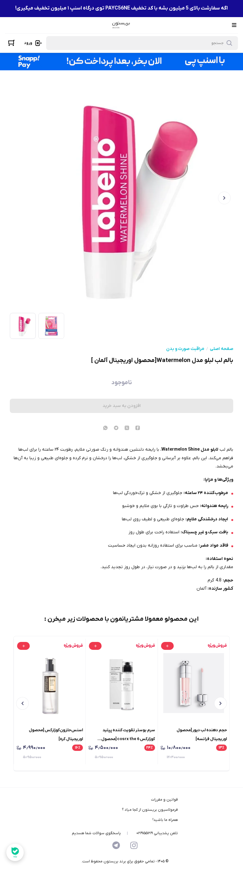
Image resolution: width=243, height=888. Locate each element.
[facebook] (137, 428)
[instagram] (134, 845)
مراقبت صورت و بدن (185, 349)
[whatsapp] (105, 428)
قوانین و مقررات (164, 799)
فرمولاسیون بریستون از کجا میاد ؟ (150, 809)
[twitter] (127, 428)
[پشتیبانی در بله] (15, 852)
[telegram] (116, 428)
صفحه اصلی (221, 349)
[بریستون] (120, 25)
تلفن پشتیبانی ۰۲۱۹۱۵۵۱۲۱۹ (157, 833)
